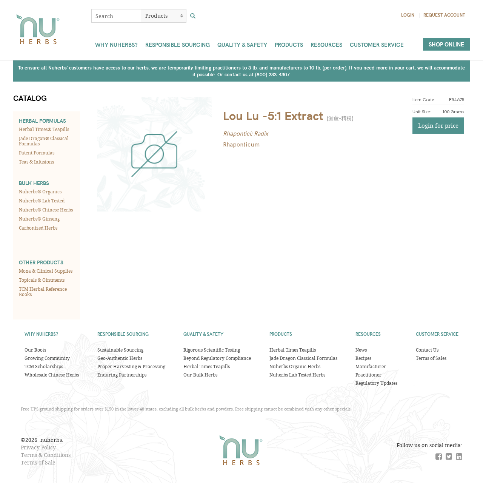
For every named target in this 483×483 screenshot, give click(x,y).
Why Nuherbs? (116, 44)
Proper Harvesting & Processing (131, 366)
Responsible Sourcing (177, 44)
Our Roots (35, 350)
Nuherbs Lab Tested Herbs (297, 375)
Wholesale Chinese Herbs (52, 375)
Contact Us (427, 350)
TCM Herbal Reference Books (43, 291)
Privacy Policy (38, 447)
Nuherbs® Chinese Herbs (46, 210)
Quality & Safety (242, 44)
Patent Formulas (36, 153)
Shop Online (446, 44)
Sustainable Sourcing (120, 350)
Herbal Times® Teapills (44, 129)
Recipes (363, 358)
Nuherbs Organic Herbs (294, 366)
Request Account (444, 15)
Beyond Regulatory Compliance (217, 358)
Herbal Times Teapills (206, 366)
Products (289, 44)
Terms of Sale (38, 462)
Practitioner (368, 375)
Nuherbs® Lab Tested (42, 201)
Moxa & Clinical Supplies (45, 271)
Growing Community (47, 358)
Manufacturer (370, 366)
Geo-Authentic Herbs (119, 358)
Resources (326, 44)
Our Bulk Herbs (200, 375)
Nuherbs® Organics (40, 191)
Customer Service (377, 44)
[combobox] (116, 15)
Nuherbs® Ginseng (39, 219)
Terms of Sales (431, 358)
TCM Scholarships (44, 366)
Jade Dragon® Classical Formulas (44, 141)
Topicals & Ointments (42, 280)
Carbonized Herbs (38, 228)
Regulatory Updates (376, 383)
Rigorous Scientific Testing (211, 350)
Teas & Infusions (36, 162)
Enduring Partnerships (121, 375)
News (361, 350)
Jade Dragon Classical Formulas (303, 358)
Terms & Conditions (46, 454)
